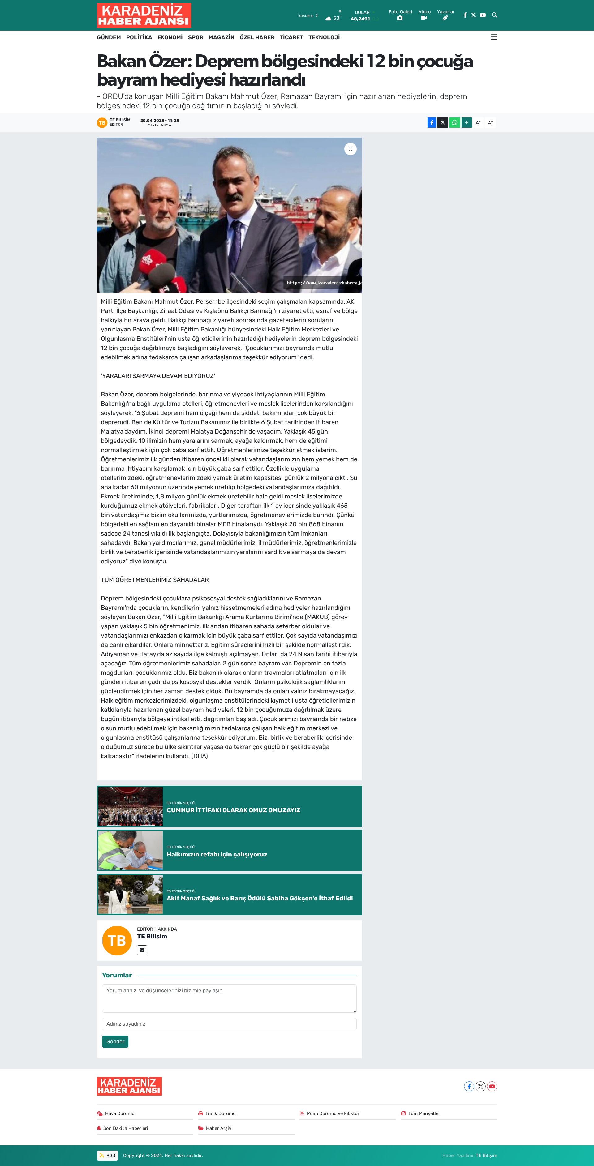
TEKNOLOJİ (324, 37)
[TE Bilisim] (117, 940)
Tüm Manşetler (424, 1113)
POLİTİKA (139, 37)
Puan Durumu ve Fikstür (333, 1113)
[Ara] (494, 15)
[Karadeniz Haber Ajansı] (144, 15)
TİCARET (291, 37)
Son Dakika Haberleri (125, 1128)
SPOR (195, 37)
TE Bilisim (152, 936)
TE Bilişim (486, 1155)
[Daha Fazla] (467, 122)
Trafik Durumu (220, 1113)
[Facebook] (469, 1086)
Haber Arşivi (219, 1128)
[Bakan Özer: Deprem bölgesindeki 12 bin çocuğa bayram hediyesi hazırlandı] (229, 215)
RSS (110, 1155)
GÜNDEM (109, 37)
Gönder (115, 1041)
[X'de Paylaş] (442, 122)
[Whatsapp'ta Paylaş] (454, 122)
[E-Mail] (142, 950)
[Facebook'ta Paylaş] (432, 122)
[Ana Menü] (494, 37)
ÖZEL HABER (257, 37)
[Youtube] (492, 1086)
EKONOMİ (170, 37)
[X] (481, 1086)
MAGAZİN (222, 37)
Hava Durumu (120, 1113)
